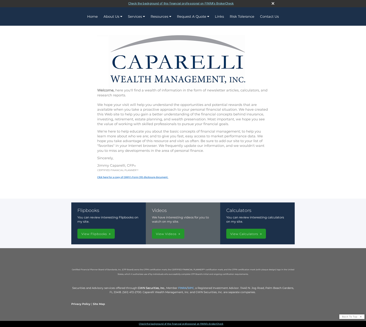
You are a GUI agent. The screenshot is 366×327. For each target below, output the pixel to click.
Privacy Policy (80, 304)
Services (135, 16)
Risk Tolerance (242, 16)
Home (92, 16)
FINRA (182, 288)
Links (219, 16)
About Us (111, 16)
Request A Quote (191, 16)
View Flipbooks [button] (94, 234)
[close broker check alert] (272, 3)
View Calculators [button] (244, 234)
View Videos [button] (166, 234)
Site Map (99, 304)
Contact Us (269, 16)
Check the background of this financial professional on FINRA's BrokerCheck (181, 3)
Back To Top (350, 316)
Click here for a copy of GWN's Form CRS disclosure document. (132, 177)
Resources (159, 16)
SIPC (191, 288)
